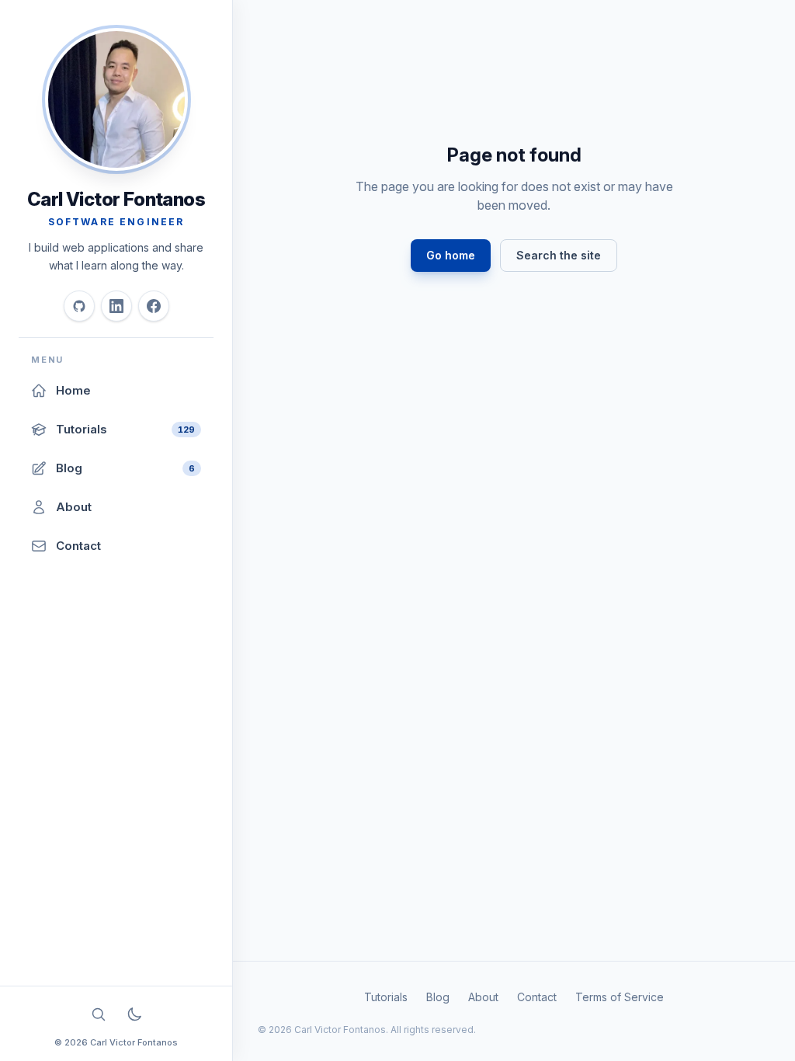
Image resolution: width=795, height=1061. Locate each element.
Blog (438, 997)
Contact (537, 997)
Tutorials (386, 997)
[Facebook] (153, 306)
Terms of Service (619, 997)
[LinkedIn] (116, 306)
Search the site (558, 255)
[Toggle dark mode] (134, 1014)
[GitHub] (79, 306)
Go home (450, 255)
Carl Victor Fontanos (116, 199)
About (483, 997)
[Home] (116, 99)
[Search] (98, 1014)
